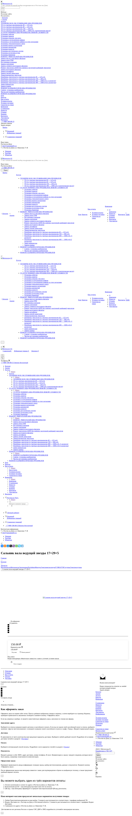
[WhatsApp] (16, 546)
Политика (99, 723)
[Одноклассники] (5, 546)
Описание (8, 671)
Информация (100, 714)
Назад (13, 372)
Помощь (98, 725)
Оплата (7, 676)
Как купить (13, 470)
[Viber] (13, 546)
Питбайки (31, 567)
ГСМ (57, 567)
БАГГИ (61, 567)
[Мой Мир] (8, 546)
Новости (99, 705)
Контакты (99, 710)
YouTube (8, 153)
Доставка (8, 678)
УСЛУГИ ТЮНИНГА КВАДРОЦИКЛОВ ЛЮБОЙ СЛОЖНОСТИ (37, 392)
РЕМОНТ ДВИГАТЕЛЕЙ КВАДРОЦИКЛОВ (29, 420)
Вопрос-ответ (100, 731)
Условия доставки (102, 720)
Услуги (11, 373)
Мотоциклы (15, 567)
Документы (100, 712)
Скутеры (67, 567)
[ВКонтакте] (2, 546)
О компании (100, 703)
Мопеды (38, 567)
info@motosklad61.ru (9, 146)
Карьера (98, 708)
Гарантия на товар (102, 721)
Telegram (8, 151)
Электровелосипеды (48, 567)
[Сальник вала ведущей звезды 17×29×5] (66, 597)
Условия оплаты (101, 718)
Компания (12, 481)
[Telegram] (22, 546)
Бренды (98, 697)
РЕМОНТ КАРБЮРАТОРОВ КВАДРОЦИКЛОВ (30, 455)
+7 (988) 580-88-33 (7, 121)
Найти (98, 755)
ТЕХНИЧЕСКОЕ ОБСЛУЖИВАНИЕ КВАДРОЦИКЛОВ (33, 379)
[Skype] (19, 546)
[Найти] (2, 10)
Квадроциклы (6, 567)
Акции (98, 694)
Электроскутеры (76, 567)
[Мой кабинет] (2, 345)
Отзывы (8, 673)
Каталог (98, 692)
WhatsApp (8, 155)
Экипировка (23, 567)
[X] (10, 546)
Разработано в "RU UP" (104, 751)
